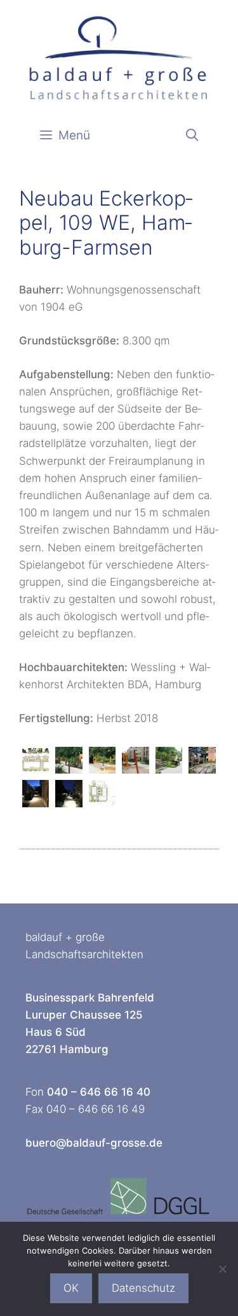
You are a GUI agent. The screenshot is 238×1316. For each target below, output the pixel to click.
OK (71, 1288)
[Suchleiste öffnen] (192, 136)
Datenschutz (143, 1288)
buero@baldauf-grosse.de (93, 1142)
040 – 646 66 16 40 (98, 1092)
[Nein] (222, 1269)
